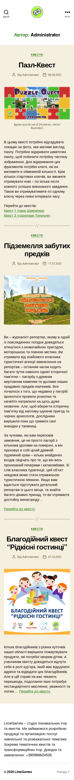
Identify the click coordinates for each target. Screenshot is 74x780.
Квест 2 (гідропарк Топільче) (27, 215)
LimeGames (23, 771)
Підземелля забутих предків (37, 249)
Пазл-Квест (37, 64)
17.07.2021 (55, 263)
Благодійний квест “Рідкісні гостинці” (37, 542)
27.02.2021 (55, 557)
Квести (37, 54)
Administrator (30, 75)
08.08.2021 (55, 75)
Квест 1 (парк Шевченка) (24, 210)
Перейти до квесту (19, 508)
